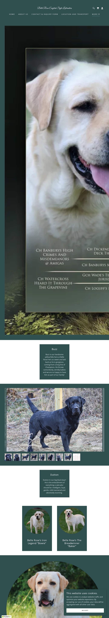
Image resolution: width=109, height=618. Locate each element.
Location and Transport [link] (75, 14)
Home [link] (12, 14)
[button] (102, 8)
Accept (85, 610)
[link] (54, 8)
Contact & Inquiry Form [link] (45, 14)
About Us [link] (23, 14)
